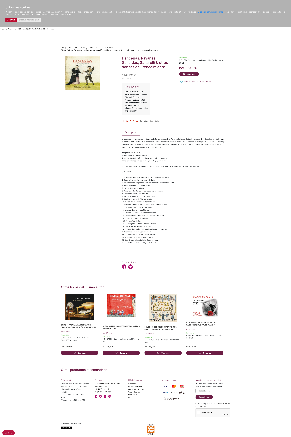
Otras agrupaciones (82, 50)
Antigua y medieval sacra (34, 29)
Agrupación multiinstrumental (105, 50)
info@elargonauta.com (103, 392)
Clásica (18, 29)
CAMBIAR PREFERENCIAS (29, 20)
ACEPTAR (11, 20)
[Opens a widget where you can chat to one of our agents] (8, 433)
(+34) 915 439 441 (102, 389)
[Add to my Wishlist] (181, 81)
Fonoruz (136, 97)
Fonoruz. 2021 (128, 78)
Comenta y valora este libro (150, 121)
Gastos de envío (134, 392)
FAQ (129, 397)
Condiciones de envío (136, 389)
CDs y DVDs (7, 29)
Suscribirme (204, 397)
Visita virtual (132, 395)
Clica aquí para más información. (212, 12)
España (50, 29)
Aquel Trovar (65, 332)
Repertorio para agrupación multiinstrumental (140, 50)
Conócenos (132, 384)
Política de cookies (135, 386)
